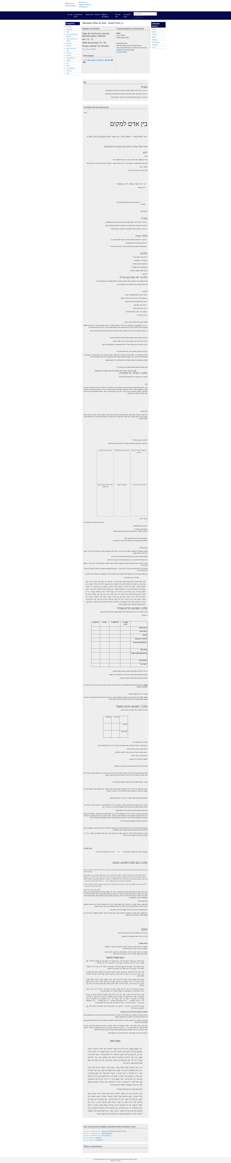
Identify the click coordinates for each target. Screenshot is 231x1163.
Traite (67, 73)
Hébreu (68, 60)
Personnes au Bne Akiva (71, 49)
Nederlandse (155, 42)
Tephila (98, 1138)
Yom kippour (106, 1136)
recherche (138, 17)
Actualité (68, 55)
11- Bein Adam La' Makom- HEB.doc (97, 60)
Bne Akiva (69, 46)
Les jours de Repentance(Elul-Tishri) (114, 1131)
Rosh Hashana (107, 1133)
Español (154, 32)
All (86, 1131)
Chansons (69, 71)
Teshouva (99, 1140)
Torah (67, 32)
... (89, 49)
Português (155, 44)
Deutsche (154, 39)
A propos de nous (78, 15)
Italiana (154, 37)
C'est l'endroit (121, 52)
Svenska (154, 34)
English (154, 29)
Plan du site (117, 15)
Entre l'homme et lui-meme (72, 40)
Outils (67, 65)
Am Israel (68, 27)
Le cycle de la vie (70, 68)
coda (115, 1161)
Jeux (67, 63)
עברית (153, 47)
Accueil (70, 14)
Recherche (89, 14)
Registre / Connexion (105, 15)
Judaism (91, 1138)
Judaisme (68, 43)
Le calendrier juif (70, 58)
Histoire (97, 14)
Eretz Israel (69, 29)
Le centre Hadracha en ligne (133, 6)
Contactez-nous (127, 15)
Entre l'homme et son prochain (72, 35)
